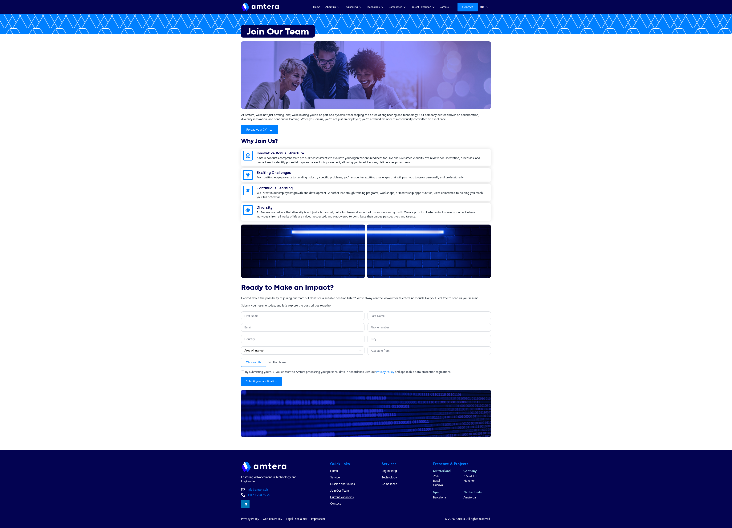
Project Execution (421, 7)
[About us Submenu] (339, 7)
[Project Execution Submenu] (434, 7)
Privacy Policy (385, 372)
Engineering (351, 7)
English (481, 7)
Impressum (318, 519)
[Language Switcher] (488, 7)
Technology (373, 7)
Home (316, 7)
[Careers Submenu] (452, 7)
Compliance (395, 7)
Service (335, 477)
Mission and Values (342, 484)
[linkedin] (245, 504)
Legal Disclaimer (296, 519)
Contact (335, 503)
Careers (444, 7)
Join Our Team (339, 490)
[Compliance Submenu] (405, 7)
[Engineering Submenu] (361, 7)
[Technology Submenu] (383, 7)
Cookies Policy (272, 519)
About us (330, 7)
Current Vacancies (342, 497)
